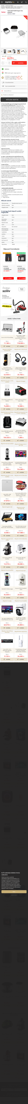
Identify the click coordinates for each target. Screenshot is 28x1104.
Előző (2, 32)
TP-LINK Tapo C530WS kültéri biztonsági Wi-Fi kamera (21, 619)
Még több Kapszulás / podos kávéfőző (7, 381)
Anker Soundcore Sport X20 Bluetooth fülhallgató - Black (20, 369)
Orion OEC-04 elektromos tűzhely (7, 400)
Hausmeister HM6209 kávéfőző (7, 558)
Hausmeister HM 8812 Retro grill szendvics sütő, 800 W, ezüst (20, 432)
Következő (26, 32)
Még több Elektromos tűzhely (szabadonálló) (7, 413)
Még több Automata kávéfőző (7, 443)
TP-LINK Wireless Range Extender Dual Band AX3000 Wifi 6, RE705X (21, 651)
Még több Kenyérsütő (20, 570)
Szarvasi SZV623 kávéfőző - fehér (20, 588)
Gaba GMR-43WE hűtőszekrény (7, 495)
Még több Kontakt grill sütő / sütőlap (7, 539)
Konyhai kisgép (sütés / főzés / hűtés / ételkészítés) (11, 7)
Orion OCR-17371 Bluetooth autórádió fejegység (7, 651)
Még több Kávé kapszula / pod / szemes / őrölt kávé (20, 413)
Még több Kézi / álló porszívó (21, 349)
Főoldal (2, 5)
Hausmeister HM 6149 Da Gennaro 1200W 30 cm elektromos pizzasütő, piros (20, 495)
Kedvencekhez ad (7, 91)
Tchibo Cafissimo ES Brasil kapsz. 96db (20, 400)
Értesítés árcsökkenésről (8, 95)
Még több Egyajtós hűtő (7, 507)
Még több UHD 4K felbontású (21, 475)
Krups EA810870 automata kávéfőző (7, 431)
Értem (14, 891)
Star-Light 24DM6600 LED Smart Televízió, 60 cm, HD (7, 619)
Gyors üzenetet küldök (10, 86)
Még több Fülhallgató (20, 381)
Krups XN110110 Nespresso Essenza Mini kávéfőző (7, 369)
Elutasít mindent (14, 895)
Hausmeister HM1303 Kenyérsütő (20, 558)
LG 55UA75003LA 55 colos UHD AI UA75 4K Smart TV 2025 (20, 464)
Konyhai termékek (9, 5)
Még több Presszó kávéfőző (7, 570)
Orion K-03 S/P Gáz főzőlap (7, 337)
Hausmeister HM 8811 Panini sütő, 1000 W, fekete (7, 526)
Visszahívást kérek (9, 82)
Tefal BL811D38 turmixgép (7, 589)
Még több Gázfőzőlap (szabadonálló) (7, 350)
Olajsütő (3, 8)
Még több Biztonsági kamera (21, 631)
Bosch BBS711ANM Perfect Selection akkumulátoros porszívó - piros (20, 337)
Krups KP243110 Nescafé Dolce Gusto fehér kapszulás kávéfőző (7, 464)
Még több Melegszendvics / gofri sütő (21, 444)
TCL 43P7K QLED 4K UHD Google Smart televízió (21, 526)
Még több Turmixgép (7, 601)
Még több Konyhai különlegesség (21, 508)
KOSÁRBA (9, 278)
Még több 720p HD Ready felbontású (7, 631)
